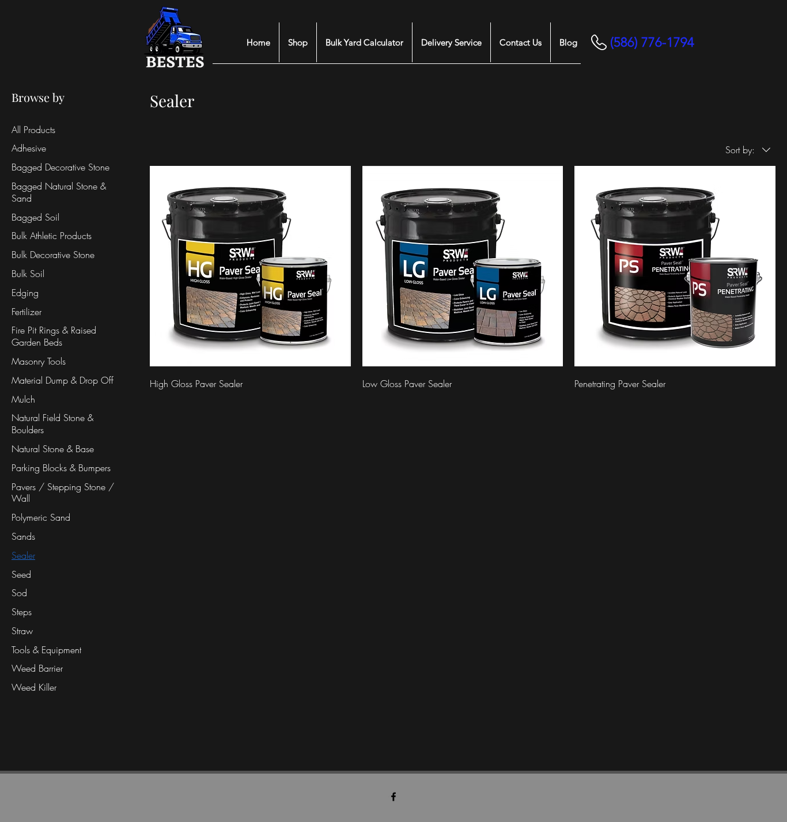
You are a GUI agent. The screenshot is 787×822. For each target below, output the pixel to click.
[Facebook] (393, 796)
